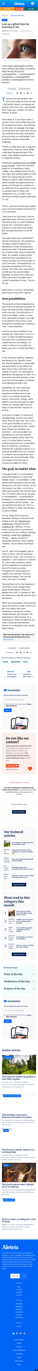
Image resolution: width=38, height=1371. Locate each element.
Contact (19, 1357)
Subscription (19, 1312)
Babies (6, 1130)
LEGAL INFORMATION (19, 1350)
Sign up (7, 710)
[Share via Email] (28, 93)
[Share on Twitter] (24, 93)
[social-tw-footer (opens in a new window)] (21, 1334)
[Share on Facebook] (17, 93)
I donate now (11, 766)
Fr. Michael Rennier (26, 31)
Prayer (25, 662)
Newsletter (19, 1304)
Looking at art (8, 526)
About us (19, 1347)
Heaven (5, 662)
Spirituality (5, 15)
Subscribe (7, 9)
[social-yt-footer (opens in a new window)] (13, 1334)
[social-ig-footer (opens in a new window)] (24, 1334)
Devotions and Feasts (17, 15)
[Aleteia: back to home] (19, 3)
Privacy (19, 1364)
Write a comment (19, 812)
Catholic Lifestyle (9, 1200)
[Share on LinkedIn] (21, 93)
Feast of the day (13, 974)
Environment (8, 1057)
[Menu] (6, 3)
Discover (19, 1295)
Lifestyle (19, 1289)
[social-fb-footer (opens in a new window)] (17, 1334)
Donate (18, 9)
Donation (19, 1315)
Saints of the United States (12, 1096)
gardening (26, 535)
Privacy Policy (19, 1361)
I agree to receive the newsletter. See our (18, 705)
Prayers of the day (14, 988)
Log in (25, 804)
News (19, 1287)
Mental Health (15, 662)
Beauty (6, 1165)
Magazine (19, 1309)
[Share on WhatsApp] (31, 93)
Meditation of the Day (17, 981)
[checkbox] (4, 704)
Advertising (19, 1317)
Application (19, 1306)
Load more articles (19, 885)
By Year (19, 1326)
